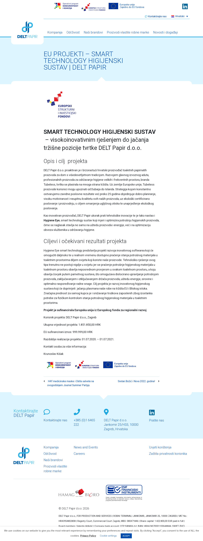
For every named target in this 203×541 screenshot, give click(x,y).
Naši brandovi (93, 32)
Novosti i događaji (165, 32)
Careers (79, 454)
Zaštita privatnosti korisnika (168, 454)
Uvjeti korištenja (160, 447)
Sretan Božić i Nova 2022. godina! (137, 381)
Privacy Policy (88, 535)
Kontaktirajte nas (157, 16)
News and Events (86, 447)
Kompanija (54, 32)
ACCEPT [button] (126, 536)
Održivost (73, 32)
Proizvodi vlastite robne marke (128, 32)
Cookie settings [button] (108, 535)
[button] (180, 16)
